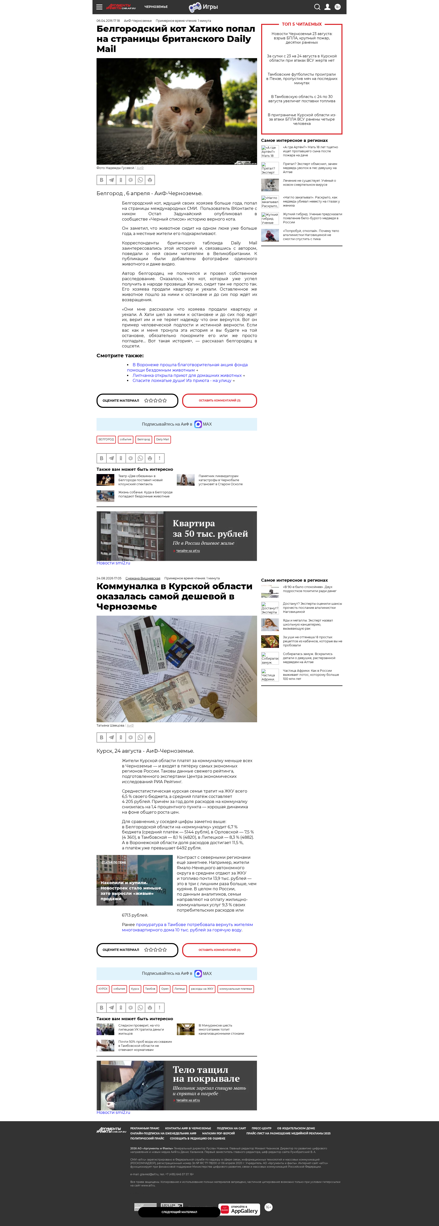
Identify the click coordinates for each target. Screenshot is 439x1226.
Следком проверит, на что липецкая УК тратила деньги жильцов (141, 1029)
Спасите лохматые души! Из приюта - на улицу (182, 380)
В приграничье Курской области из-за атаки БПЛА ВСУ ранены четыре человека (302, 119)
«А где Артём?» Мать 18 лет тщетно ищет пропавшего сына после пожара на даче (310, 151)
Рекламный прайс (144, 1128)
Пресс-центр (261, 1128)
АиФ (140, 168)
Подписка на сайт (231, 1128)
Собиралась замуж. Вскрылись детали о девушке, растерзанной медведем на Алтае (309, 658)
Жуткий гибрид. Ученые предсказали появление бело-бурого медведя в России (312, 218)
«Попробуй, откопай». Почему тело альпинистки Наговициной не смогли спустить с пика (311, 235)
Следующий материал (179, 1212)
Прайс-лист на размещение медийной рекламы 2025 (288, 1133)
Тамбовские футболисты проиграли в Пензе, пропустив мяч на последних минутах (301, 78)
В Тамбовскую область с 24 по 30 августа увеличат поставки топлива (301, 99)
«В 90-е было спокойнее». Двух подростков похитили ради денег (310, 589)
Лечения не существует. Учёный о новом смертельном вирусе (309, 183)
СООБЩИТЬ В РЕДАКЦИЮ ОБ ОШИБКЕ (197, 1138)
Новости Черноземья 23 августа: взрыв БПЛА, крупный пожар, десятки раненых (302, 38)
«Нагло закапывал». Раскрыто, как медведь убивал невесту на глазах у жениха (311, 201)
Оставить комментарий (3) (220, 400)
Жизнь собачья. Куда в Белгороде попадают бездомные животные (145, 494)
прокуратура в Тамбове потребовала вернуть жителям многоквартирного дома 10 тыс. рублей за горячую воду (187, 927)
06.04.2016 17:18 (108, 21)
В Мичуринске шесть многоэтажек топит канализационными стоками (221, 1029)
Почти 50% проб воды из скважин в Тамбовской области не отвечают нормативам (145, 1046)
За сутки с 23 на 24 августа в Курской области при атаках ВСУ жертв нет (302, 58)
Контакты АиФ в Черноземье (188, 1128)
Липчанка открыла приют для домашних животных (187, 375)
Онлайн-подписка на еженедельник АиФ (163, 1133)
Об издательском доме (296, 1128)
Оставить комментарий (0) (220, 950)
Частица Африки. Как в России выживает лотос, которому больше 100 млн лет (311, 675)
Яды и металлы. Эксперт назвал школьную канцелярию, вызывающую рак (308, 624)
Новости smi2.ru (113, 563)
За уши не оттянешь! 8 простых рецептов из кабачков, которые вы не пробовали (312, 641)
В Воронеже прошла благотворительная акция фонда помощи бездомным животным (187, 367)
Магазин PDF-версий (218, 1133)
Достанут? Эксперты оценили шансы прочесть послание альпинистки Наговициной (312, 608)
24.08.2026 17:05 (109, 578)
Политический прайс (147, 1138)
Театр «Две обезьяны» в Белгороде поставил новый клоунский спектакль (140, 480)
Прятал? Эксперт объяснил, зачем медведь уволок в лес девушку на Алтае (310, 168)
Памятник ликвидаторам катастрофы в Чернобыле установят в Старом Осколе (221, 480)
